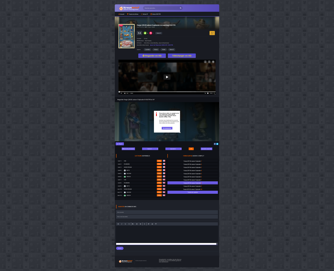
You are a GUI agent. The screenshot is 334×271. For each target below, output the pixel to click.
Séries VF (145, 14)
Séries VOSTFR (156, 14)
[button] (118, 224)
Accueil (122, 14)
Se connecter (167, 128)
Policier (156, 49)
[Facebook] (215, 144)
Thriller (163, 49)
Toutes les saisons (193, 192)
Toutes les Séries (133, 14)
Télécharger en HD (181, 55)
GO (191, 148)
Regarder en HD (153, 55)
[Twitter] (217, 144)
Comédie (147, 49)
